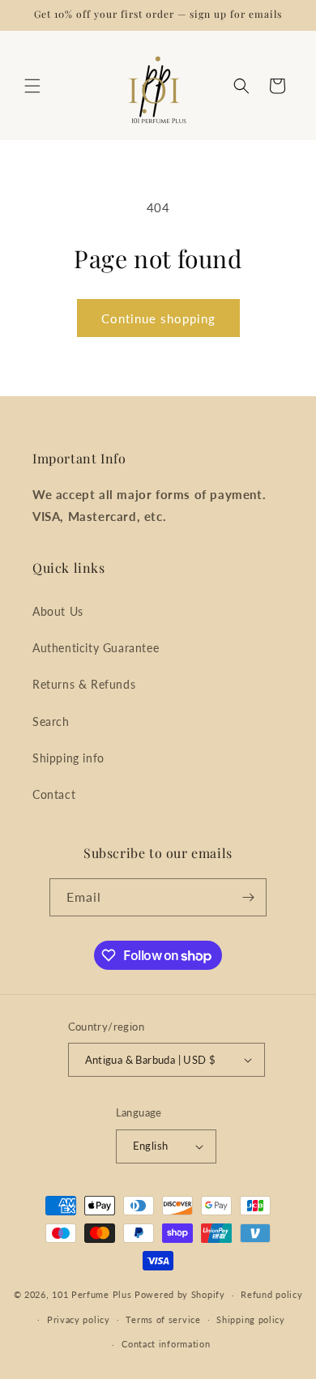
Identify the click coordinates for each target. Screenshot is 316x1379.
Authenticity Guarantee (95, 648)
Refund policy (271, 1294)
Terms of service (163, 1319)
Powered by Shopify (180, 1294)
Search (51, 721)
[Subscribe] (248, 897)
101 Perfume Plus (91, 1294)
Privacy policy (78, 1319)
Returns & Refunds (83, 684)
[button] (32, 86)
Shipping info (68, 758)
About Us (57, 611)
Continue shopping (158, 318)
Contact (53, 794)
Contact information (166, 1343)
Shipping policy (250, 1319)
